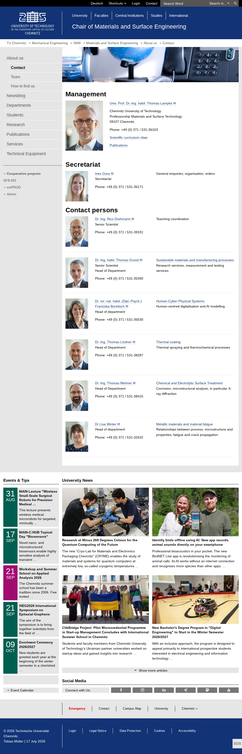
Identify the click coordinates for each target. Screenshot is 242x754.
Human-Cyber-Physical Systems (180, 301)
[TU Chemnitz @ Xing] (185, 690)
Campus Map (132, 708)
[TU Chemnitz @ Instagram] (142, 690)
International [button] (178, 15)
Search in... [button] (218, 3)
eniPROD (14, 187)
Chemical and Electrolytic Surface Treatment (189, 383)
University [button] (80, 15)
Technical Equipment (26, 153)
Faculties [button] (101, 15)
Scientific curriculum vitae (128, 137)
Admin (11, 194)
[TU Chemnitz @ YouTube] (229, 690)
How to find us (23, 86)
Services (15, 144)
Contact (151, 3)
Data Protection (130, 731)
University (161, 708)
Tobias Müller (13, 741)
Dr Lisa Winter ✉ (107, 424)
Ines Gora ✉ (104, 173)
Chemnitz (188, 708)
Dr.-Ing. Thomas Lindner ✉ (115, 342)
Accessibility (187, 731)
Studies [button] (156, 15)
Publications (18, 134)
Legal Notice (97, 731)
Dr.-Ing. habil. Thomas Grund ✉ (119, 260)
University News (77, 480)
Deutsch (97, 3)
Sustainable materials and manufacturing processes (195, 260)
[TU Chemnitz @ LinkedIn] (164, 690)
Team (15, 77)
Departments (19, 105)
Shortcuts (116, 3)
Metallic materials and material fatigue (184, 424)
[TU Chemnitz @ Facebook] (121, 690)
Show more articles (153, 670)
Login (136, 3)
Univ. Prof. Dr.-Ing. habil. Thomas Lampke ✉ (143, 103)
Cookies (159, 731)
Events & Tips (16, 480)
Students (15, 115)
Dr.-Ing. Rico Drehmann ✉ (114, 219)
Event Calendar (22, 690)
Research (16, 124)
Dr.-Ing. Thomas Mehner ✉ (115, 383)
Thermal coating (168, 342)
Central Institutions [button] (129, 15)
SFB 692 (9, 180)
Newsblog (16, 95)
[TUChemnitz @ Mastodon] (207, 690)
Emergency (77, 708)
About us (15, 58)
